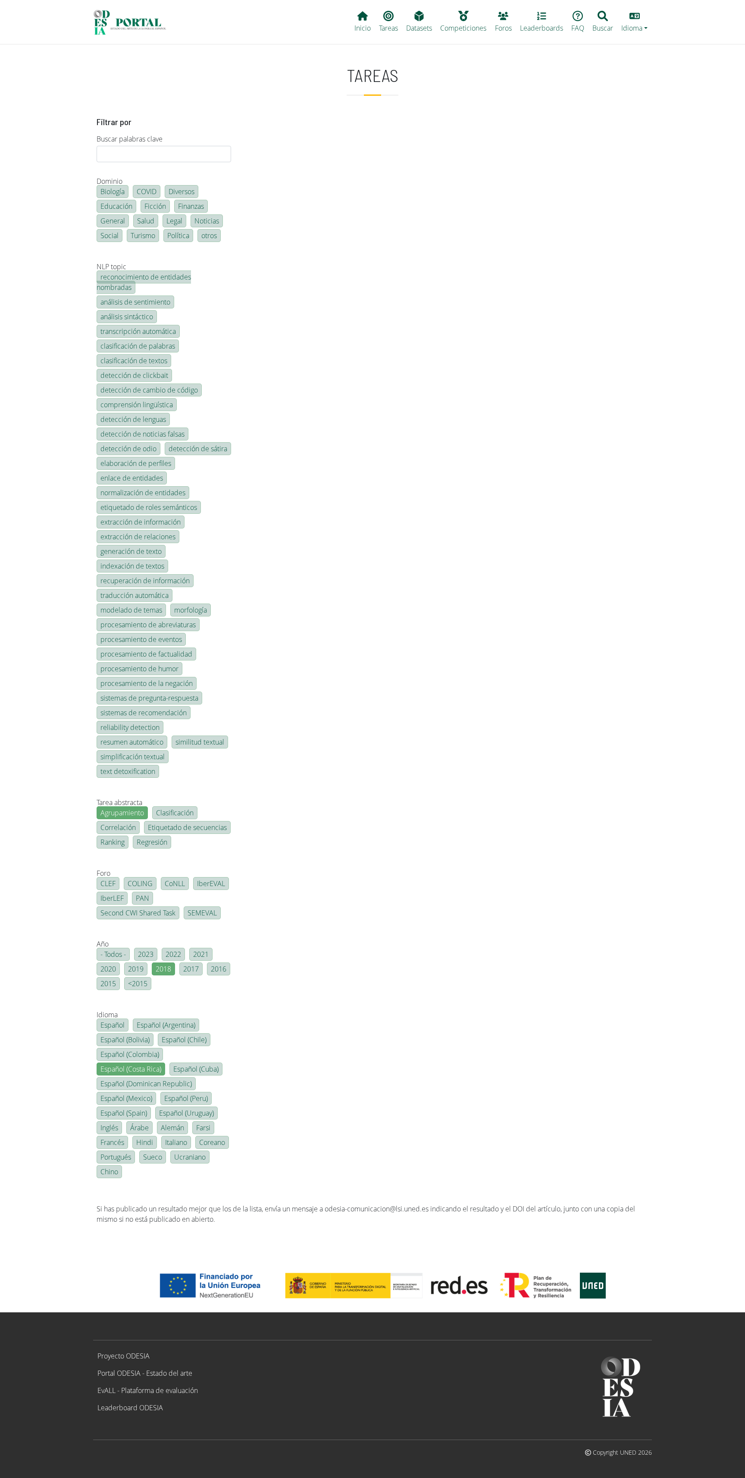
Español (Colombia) (129, 1054)
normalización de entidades (142, 492)
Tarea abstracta (119, 802)
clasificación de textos (133, 360)
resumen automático (131, 742)
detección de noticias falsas (142, 434)
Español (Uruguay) (186, 1113)
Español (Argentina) (166, 1025)
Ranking (112, 842)
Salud (145, 221)
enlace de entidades (131, 478)
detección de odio (128, 448)
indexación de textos (132, 566)
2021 (201, 954)
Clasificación (175, 813)
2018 (163, 969)
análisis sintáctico (126, 316)
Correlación (118, 827)
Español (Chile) (184, 1039)
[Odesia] (133, 22)
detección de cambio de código (149, 390)
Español (112, 1025)
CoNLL (175, 883)
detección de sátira (198, 448)
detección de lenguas (133, 419)
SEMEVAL (202, 913)
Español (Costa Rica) (130, 1069)
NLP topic (111, 266)
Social (109, 235)
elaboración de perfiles (135, 463)
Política (178, 235)
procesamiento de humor (139, 668)
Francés (112, 1142)
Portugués (115, 1157)
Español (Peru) (186, 1098)
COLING (140, 883)
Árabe (139, 1127)
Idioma (107, 1014)
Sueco (152, 1157)
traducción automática (134, 595)
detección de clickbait (134, 375)
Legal (174, 221)
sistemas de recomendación (143, 712)
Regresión (152, 842)
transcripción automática (138, 331)
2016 (218, 969)
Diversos (181, 191)
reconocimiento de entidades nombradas (144, 282)
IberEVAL (211, 883)
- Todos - (113, 954)
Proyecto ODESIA (123, 1356)
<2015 (137, 983)
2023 (145, 954)
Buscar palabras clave (130, 139)
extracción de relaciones (137, 536)
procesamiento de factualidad (146, 654)
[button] (634, 22)
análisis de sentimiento (135, 302)
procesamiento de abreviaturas (148, 624)
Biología (112, 191)
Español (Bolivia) (125, 1039)
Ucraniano (190, 1157)
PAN (142, 898)
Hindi (144, 1142)
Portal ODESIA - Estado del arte (144, 1373)
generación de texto (131, 551)
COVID (147, 191)
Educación (116, 206)
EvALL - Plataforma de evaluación (147, 1390)
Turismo (143, 235)
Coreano (212, 1142)
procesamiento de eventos (141, 639)
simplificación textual (132, 756)
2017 (191, 969)
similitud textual (199, 742)
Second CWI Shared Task (137, 913)
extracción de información (140, 522)
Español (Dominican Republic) (146, 1083)
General (112, 221)
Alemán (172, 1127)
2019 (136, 969)
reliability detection (130, 727)
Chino (109, 1171)
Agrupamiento (122, 813)
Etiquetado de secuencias (187, 827)
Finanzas (191, 206)
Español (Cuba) (196, 1069)
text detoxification (127, 771)
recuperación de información (145, 580)
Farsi (203, 1127)
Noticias (206, 221)
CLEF (108, 883)
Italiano (176, 1142)
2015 (108, 983)
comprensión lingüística (136, 404)
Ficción (155, 206)
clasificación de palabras (137, 346)
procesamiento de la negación (146, 683)
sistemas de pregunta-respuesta (149, 698)
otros (209, 235)
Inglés (109, 1127)
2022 (173, 954)
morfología (190, 610)
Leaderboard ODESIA (130, 1407)
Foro (103, 873)
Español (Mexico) (126, 1098)
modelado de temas (131, 610)
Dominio (109, 181)
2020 (108, 969)
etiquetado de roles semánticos (148, 507)
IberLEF (112, 898)
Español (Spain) (123, 1113)
